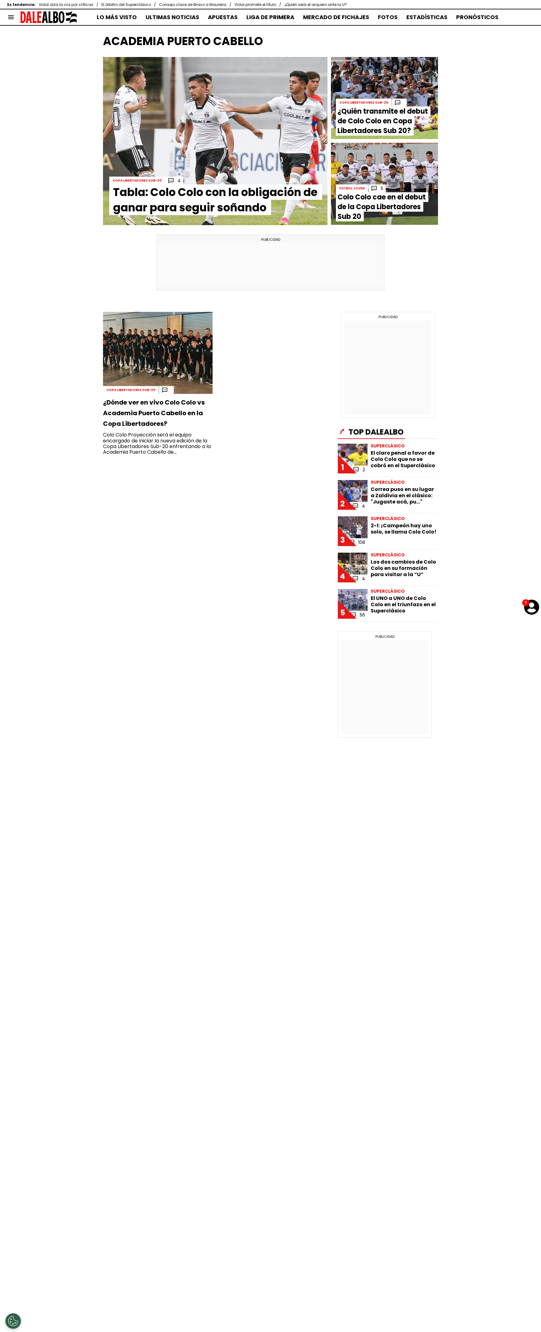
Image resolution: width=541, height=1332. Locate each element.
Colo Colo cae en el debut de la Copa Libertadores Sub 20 (381, 206)
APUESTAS (223, 17)
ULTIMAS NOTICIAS (172, 17)
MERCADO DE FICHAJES (336, 17)
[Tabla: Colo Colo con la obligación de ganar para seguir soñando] (215, 141)
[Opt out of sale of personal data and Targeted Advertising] (13, 1321)
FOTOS (388, 17)
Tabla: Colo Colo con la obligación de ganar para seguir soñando (215, 199)
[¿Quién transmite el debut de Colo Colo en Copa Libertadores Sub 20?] (384, 98)
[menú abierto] (11, 17)
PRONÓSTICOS (477, 17)
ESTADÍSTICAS (426, 17)
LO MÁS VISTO (117, 17)
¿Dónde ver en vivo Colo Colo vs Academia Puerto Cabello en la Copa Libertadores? (154, 413)
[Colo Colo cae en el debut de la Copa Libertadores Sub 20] (384, 184)
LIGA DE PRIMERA (270, 17)
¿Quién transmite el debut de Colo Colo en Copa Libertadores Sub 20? (382, 121)
